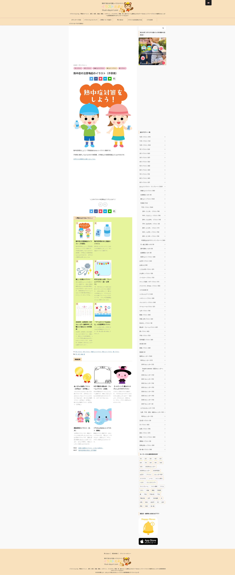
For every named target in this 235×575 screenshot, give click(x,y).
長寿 (146, 506)
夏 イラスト (116, 351)
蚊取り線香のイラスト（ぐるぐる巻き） (90, 448)
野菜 (141, 506)
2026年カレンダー (145, 470)
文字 (149, 498)
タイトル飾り (159, 478)
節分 (146, 502)
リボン (141, 490)
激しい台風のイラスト (83, 279)
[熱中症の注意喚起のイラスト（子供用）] (105, 79)
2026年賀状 (156, 470)
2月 (146, 458)
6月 (141, 462)
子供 (145, 494)
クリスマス (143, 478)
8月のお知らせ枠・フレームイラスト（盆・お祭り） (102, 281)
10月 (161, 462)
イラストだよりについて (90, 20)
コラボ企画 (150, 20)
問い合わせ (120, 20)
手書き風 (142, 498)
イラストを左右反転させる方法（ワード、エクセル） (135, 20)
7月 (76, 354)
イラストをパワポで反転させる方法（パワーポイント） (76, 24)
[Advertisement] (102, 47)
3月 (151, 458)
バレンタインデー (151, 482)
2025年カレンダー (150, 466)
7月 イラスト (78, 351)
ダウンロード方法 (76, 20)
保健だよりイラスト (96, 351)
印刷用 (159, 490)
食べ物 (152, 506)
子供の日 (152, 494)
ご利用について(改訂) (105, 20)
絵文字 (152, 502)
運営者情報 (115, 553)
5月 (160, 458)
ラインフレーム (144, 486)
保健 (82, 354)
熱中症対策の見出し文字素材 (87, 450)
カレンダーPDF (158, 474)
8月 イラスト (86, 351)
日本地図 (155, 498)
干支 (158, 494)
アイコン (149, 474)
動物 (153, 490)
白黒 (141, 502)
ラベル (162, 486)
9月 (156, 462)
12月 (141, 466)
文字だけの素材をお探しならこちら (84, 159)
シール (150, 478)
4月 (156, 458)
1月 (141, 458)
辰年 (163, 502)
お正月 (141, 474)
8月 (79, 354)
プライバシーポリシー (125, 553)
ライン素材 (154, 486)
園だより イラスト (107, 351)
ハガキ (141, 482)
